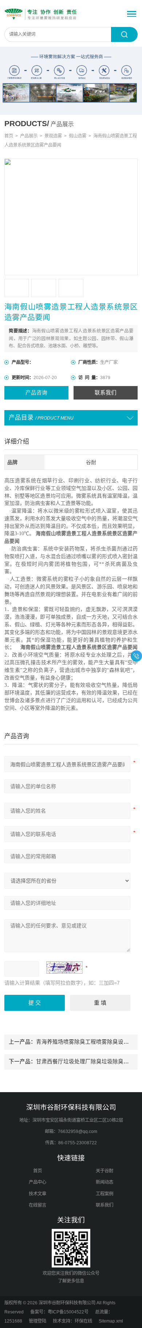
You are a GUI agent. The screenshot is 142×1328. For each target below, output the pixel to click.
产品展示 (29, 136)
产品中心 (37, 1182)
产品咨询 (36, 393)
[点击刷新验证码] (64, 967)
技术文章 (37, 1193)
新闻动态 (104, 1182)
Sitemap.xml (111, 1321)
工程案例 (104, 1193)
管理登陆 (37, 1321)
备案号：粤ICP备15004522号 (59, 1312)
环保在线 (83, 1321)
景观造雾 (53, 136)
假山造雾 (77, 136)
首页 (8, 136)
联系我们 (106, 393)
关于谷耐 (104, 1170)
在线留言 (37, 1205)
